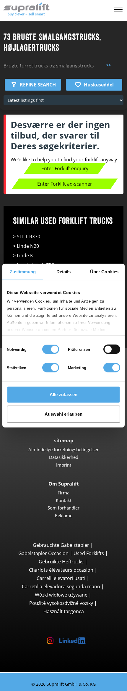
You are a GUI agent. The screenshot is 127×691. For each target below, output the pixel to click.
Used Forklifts (89, 553)
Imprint (63, 465)
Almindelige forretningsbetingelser (63, 449)
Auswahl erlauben (63, 413)
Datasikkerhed (63, 457)
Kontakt (63, 500)
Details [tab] (63, 271)
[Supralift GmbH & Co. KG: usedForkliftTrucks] (25, 8)
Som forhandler (63, 508)
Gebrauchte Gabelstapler (61, 545)
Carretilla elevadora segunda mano (61, 586)
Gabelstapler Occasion (43, 553)
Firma (63, 493)
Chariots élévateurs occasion (61, 570)
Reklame (63, 515)
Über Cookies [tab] (104, 271)
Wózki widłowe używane (61, 595)
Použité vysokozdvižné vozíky (61, 603)
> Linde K (23, 255)
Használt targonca (63, 611)
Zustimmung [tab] (23, 271)
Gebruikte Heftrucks (61, 561)
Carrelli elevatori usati (61, 578)
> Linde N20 (26, 246)
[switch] (111, 349)
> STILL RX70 (26, 236)
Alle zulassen (63, 394)
